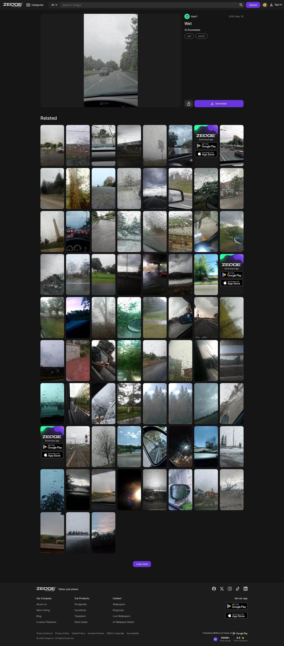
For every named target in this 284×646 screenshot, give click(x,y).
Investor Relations (46, 622)
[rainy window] (78, 446)
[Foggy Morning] (155, 274)
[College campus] (103, 231)
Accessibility (133, 633)
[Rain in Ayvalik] (155, 489)
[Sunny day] (155, 403)
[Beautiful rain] (155, 360)
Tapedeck (80, 616)
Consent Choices (96, 633)
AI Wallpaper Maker (123, 622)
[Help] (129, 403)
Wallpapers (119, 604)
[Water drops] (129, 188)
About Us (41, 604)
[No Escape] (129, 489)
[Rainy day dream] (129, 231)
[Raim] (52, 274)
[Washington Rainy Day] (52, 231)
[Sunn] (180, 403)
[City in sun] (232, 360)
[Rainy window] (206, 360)
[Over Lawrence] (103, 489)
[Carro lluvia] (103, 360)
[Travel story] (232, 231)
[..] (232, 145)
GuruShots (80, 610)
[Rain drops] (232, 188)
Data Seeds (81, 622)
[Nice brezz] (78, 317)
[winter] (129, 274)
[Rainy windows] (52, 317)
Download (220, 103)
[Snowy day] (103, 403)
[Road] (155, 188)
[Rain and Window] (52, 188)
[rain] (78, 274)
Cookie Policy (78, 633)
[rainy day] (232, 317)
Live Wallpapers (121, 616)
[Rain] (103, 145)
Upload (253, 4)
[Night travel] (180, 446)
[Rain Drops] (232, 446)
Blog (38, 616)
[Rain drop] (180, 188)
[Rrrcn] (78, 489)
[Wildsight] (78, 188)
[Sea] (129, 446)
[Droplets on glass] (232, 489)
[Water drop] (78, 360)
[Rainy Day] (180, 317)
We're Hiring (43, 610)
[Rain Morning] (180, 489)
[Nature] (206, 274)
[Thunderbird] (206, 317)
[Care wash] (206, 231)
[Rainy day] (78, 145)
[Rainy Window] (129, 360)
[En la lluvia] (78, 403)
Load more (142, 564)
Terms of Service (44, 633)
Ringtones (118, 610)
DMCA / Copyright (115, 633)
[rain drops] (206, 188)
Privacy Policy (62, 633)
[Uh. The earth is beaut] (103, 274)
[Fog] (103, 188)
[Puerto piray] (52, 532)
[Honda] (155, 446)
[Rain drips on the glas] (180, 274)
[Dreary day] (129, 145)
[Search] (241, 4)
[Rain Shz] (52, 145)
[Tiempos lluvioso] (206, 489)
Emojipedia (81, 604)
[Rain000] (52, 403)
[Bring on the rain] (103, 317)
